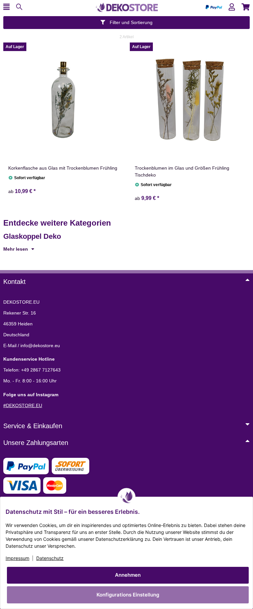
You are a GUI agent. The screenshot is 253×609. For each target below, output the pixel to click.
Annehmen (128, 575)
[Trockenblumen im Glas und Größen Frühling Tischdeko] (190, 100)
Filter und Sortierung (130, 22)
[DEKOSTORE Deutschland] (126, 6)
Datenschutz (50, 558)
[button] (232, 7)
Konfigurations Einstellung (128, 595)
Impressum (17, 558)
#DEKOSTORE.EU (22, 405)
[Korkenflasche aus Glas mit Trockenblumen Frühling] (63, 100)
